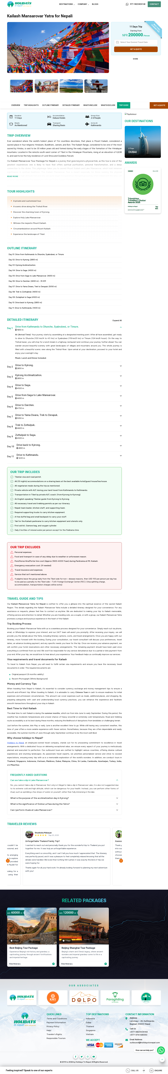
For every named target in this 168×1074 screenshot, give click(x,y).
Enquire (158, 1070)
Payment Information (56, 1022)
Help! (49, 1030)
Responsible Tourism (56, 1038)
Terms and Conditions (57, 1018)
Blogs (95, 4)
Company (82, 4)
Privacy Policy (53, 1026)
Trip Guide (123, 105)
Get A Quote (136, 49)
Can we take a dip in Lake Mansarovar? (29, 780)
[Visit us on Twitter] (81, 1056)
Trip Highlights (31, 105)
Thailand (90, 1026)
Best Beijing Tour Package (24, 947)
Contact (154, 4)
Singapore (90, 1030)
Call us (134, 1070)
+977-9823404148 (139, 1032)
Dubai (88, 1022)
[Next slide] (121, 861)
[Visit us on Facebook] (75, 1056)
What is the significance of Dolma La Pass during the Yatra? (40, 804)
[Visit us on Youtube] (94, 1056)
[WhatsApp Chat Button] (161, 1050)
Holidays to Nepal (15, 743)
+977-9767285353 (138, 1035)
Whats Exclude (108, 105)
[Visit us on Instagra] (87, 1056)
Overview (15, 105)
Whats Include (90, 105)
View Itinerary (14, 964)
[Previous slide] (8, 861)
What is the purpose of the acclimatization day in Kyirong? (39, 798)
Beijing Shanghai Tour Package (78, 947)
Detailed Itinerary (71, 105)
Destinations (66, 4)
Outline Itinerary (50, 105)
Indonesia (90, 1018)
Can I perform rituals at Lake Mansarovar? (31, 810)
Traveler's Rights (54, 1034)
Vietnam (90, 1034)
